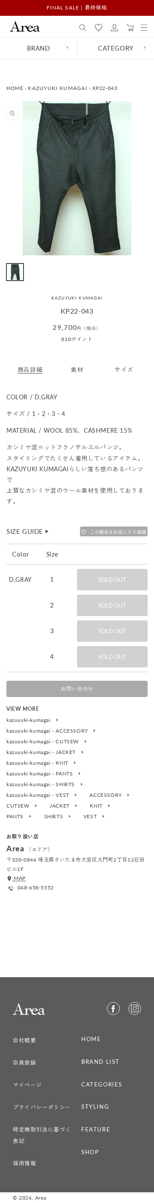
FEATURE (95, 1129)
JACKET (60, 805)
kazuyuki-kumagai (29, 720)
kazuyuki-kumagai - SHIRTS (41, 784)
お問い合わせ (77, 688)
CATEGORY (115, 48)
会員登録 (24, 1062)
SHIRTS (54, 816)
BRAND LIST (100, 1061)
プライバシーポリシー (42, 1107)
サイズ (124, 369)
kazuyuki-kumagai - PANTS (40, 773)
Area (40, 1197)
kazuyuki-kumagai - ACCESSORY (47, 730)
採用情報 (24, 1163)
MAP (19, 878)
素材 (77, 369)
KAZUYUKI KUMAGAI (57, 88)
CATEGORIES (101, 1084)
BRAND (38, 48)
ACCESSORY (106, 795)
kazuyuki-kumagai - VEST (38, 795)
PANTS (15, 816)
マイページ (27, 1084)
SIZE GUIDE (28, 531)
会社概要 (24, 1040)
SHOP (90, 1152)
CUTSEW (18, 805)
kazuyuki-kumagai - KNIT (38, 763)
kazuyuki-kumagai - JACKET (41, 752)
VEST (90, 816)
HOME (14, 88)
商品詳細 (30, 369)
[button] (83, 27)
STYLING (95, 1106)
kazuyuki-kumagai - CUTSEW (43, 741)
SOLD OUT (112, 579)
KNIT (97, 805)
